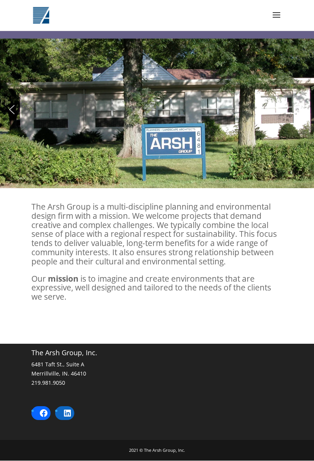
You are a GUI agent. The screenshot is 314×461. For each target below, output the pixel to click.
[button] (12, 109)
